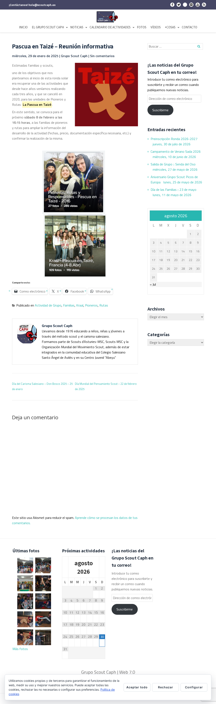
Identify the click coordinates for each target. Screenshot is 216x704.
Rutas (103, 305)
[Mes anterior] (65, 567)
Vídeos (156, 27)
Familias (68, 305)
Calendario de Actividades (110, 27)
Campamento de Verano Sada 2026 (176, 151)
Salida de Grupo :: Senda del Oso (173, 164)
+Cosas (170, 27)
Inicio (23, 27)
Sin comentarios (102, 55)
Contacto (189, 27)
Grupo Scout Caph (74, 55)
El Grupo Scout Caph (48, 27)
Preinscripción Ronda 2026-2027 (174, 138)
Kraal (79, 305)
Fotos (141, 27)
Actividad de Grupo (48, 305)
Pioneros (91, 305)
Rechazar (165, 687)
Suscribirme (160, 110)
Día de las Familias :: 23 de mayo (173, 189)
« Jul (153, 284)
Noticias (76, 27)
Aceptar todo (137, 687)
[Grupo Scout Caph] (108, 17)
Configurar (194, 687)
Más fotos (20, 648)
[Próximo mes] (102, 567)
